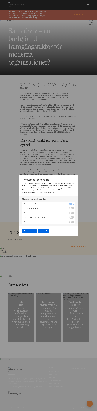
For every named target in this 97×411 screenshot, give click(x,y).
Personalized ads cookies (34, 222)
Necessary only (29, 231)
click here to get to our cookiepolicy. (44, 192)
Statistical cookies (31, 208)
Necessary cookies (31, 204)
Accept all (43, 231)
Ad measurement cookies (34, 213)
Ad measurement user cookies (35, 217)
